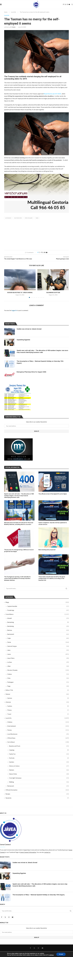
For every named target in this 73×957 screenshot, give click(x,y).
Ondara (38, 674)
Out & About (38, 742)
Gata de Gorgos (38, 646)
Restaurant (38, 786)
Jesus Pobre (38, 658)
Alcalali (38, 618)
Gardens (39, 762)
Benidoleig (38, 626)
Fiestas (38, 730)
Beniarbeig (38, 622)
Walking (39, 782)
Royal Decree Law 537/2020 (52, 94)
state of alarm (28, 218)
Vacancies (37, 798)
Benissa (38, 630)
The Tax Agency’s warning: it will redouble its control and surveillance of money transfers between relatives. (17, 578)
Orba (38, 678)
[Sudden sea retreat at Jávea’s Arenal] (20, 279)
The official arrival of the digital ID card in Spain (52, 494)
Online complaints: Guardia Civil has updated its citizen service (52, 523)
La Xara (38, 662)
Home (5, 12)
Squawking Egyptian (53, 292)
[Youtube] (69, 4)
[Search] (72, 4)
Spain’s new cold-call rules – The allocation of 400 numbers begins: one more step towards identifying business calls (19, 495)
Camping (39, 750)
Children (38, 722)
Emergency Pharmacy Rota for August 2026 (31, 372)
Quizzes (38, 698)
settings (51, 955)
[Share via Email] (46, 252)
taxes (37, 218)
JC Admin (12, 27)
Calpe (38, 638)
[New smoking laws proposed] (53, 537)
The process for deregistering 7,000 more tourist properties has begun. (19, 550)
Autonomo (8, 218)
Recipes (37, 794)
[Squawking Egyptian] (53, 279)
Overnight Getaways (39, 778)
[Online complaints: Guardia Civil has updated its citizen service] (53, 510)
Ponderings (38, 610)
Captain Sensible (38, 606)
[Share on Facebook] (41, 252)
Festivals (39, 758)
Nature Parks (39, 774)
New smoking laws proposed (46, 549)
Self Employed (18, 218)
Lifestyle (37, 702)
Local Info (13, 12)
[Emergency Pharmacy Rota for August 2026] (9, 374)
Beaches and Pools (39, 746)
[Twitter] (65, 4)
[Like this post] (39, 252)
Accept (61, 954)
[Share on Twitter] (43, 252)
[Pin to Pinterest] (44, 252)
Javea (38, 654)
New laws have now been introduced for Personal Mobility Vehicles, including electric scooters (18, 523)
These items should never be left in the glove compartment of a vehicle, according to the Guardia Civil (51, 578)
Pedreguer (38, 682)
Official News (38, 738)
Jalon (38, 650)
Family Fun (39, 754)
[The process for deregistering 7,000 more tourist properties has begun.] (19, 537)
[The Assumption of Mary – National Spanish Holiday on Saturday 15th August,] (9, 363)
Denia (38, 642)
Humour (37, 694)
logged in (14, 310)
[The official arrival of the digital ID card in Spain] (53, 482)
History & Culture (39, 766)
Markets (39, 770)
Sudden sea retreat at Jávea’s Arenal (20, 292)
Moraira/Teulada (38, 670)
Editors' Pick (37, 690)
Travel (38, 714)
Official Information (37, 790)
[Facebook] (63, 4)
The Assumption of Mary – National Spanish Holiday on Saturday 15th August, (40, 362)
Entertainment (38, 726)
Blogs (37, 602)
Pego (38, 686)
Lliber (38, 666)
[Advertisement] (36, 235)
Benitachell (38, 634)
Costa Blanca (37, 614)
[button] (6, 283)
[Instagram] (67, 4)
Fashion (38, 706)
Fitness (38, 710)
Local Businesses (38, 734)
